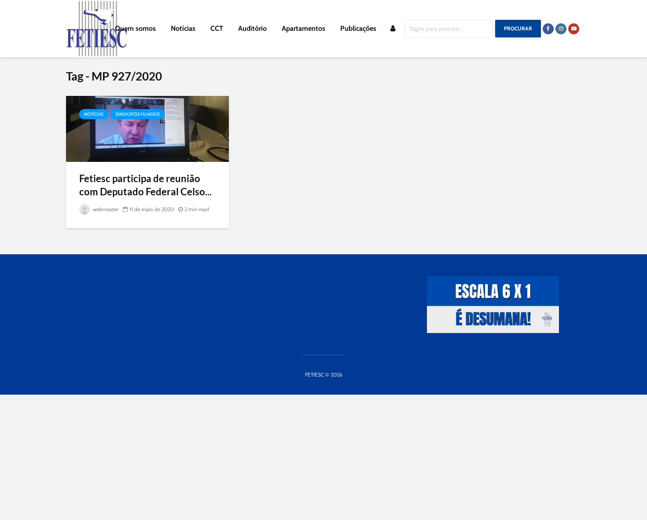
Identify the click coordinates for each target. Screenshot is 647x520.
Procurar (518, 28)
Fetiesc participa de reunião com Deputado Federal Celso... (145, 185)
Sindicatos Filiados (137, 114)
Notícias (183, 28)
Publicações (358, 28)
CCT (216, 28)
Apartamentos (303, 28)
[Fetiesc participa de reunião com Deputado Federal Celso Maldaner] (147, 128)
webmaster (105, 209)
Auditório (252, 28)
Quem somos (135, 28)
